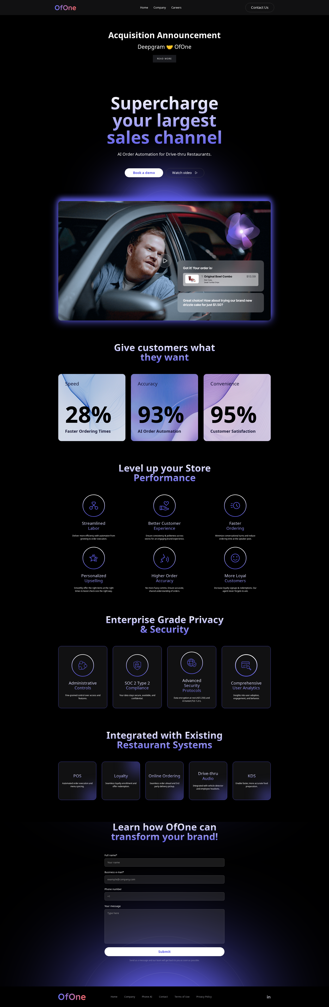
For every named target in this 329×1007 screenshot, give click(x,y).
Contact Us (260, 7)
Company (160, 7)
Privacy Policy (204, 996)
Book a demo (144, 172)
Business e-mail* (114, 872)
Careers (176, 7)
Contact (163, 996)
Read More (164, 58)
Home (144, 7)
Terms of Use (182, 996)
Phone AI (147, 996)
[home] (65, 7)
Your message (113, 906)
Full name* (111, 855)
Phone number (113, 889)
